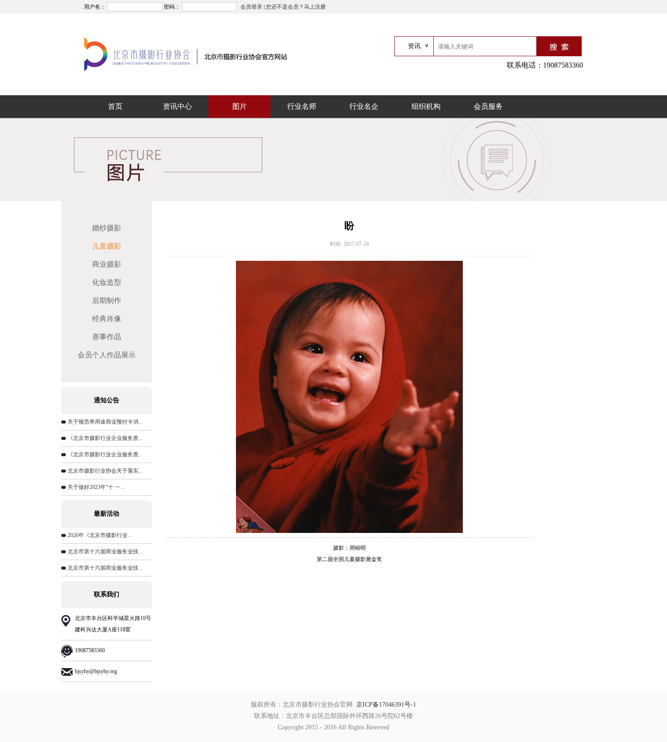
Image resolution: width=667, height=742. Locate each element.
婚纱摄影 (106, 228)
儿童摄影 (106, 246)
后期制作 (106, 300)
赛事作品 (106, 337)
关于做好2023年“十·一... (96, 487)
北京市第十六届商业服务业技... (105, 551)
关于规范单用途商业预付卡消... (105, 422)
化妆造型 (106, 282)
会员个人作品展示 (107, 355)
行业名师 (301, 106)
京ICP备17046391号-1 (386, 704)
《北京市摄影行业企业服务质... (105, 438)
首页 (115, 106)
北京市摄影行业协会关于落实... (105, 471)
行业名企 (363, 106)
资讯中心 (177, 106)
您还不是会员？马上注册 (296, 7)
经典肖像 (106, 318)
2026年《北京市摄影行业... (100, 535)
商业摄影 (106, 264)
